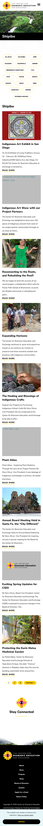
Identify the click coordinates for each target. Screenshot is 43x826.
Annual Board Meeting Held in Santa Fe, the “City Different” (21, 522)
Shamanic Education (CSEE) (19, 6)
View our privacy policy (25, 815)
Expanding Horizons (14, 336)
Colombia (21, 57)
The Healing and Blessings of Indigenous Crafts (20, 397)
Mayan (21, 77)
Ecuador (8, 63)
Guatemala (21, 63)
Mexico (34, 77)
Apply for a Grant (21, 792)
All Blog (8, 57)
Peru (34, 83)
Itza (32, 70)
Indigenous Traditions (15, 70)
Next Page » (30, 683)
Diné (34, 57)
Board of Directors (21, 783)
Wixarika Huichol (21, 96)
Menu (39, 4)
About (21, 765)
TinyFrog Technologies (31, 808)
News (21, 83)
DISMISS (21, 822)
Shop (22, 779)
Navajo (8, 83)
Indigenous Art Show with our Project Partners (21, 209)
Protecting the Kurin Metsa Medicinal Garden (19, 650)
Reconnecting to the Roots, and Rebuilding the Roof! (19, 273)
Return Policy (21, 797)
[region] (21, 817)
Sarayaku (15, 90)
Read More (8, 170)
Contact (21, 788)
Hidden (34, 63)
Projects (21, 774)
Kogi (8, 77)
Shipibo (28, 90)
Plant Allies (9, 460)
